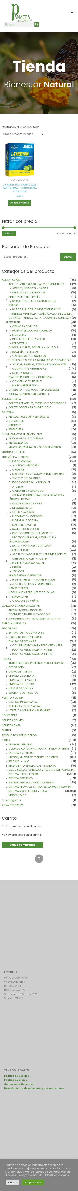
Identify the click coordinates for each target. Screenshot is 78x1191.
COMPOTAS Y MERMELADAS (29, 368)
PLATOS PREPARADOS (25, 385)
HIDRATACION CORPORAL (28, 516)
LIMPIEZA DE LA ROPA (21, 676)
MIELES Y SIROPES (22, 373)
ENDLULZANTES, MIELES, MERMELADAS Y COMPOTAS (40, 360)
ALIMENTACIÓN (11, 280)
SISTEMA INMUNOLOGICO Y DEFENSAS (32, 782)
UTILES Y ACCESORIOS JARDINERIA (29, 710)
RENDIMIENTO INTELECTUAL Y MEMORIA (32, 766)
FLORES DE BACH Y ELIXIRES (25, 637)
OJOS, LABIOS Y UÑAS (25, 601)
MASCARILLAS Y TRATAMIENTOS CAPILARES (38, 474)
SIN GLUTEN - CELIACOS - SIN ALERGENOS (34, 390)
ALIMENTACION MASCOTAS (25, 610)
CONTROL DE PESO (13, 452)
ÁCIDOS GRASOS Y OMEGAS (26, 438)
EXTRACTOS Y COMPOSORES (26, 632)
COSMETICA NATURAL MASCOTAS (29, 614)
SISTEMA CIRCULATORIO (23, 774)
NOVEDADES (9, 715)
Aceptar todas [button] (33, 1182)
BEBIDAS (14, 305)
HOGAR (6, 659)
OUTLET (6, 730)
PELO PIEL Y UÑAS (19, 761)
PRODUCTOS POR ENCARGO (19, 735)
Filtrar (8, 233)
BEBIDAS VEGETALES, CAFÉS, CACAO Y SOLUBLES (42, 314)
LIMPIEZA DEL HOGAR (21, 684)
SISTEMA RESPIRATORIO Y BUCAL (28, 791)
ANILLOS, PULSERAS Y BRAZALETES (29, 417)
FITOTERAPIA (9, 628)
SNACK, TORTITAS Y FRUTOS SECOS (34, 301)
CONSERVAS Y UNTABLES (27, 381)
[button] (72, 13)
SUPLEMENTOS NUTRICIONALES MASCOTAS (35, 618)
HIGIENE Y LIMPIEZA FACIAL (28, 563)
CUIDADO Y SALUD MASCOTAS (21, 606)
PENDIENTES (16, 429)
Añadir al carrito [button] (19, 202)
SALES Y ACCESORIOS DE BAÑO (31, 546)
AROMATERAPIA (11, 399)
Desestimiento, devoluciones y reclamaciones (34, 1088)
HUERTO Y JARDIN (12, 697)
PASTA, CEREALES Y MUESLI (28, 339)
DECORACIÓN (17, 667)
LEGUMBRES (19, 335)
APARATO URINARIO (20, 744)
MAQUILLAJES (20, 596)
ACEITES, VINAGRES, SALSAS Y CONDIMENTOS (36, 284)
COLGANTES (16, 421)
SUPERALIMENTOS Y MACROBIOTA (29, 394)
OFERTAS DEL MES (13, 720)
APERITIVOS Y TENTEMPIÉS (24, 296)
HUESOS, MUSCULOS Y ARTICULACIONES (33, 757)
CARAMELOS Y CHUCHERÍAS (29, 356)
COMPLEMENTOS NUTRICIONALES (22, 434)
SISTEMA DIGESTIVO (21, 778)
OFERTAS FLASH (11, 725)
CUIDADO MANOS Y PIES (27, 503)
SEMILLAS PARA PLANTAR (23, 702)
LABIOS (16, 567)
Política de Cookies (16, 1075)
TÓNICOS (18, 571)
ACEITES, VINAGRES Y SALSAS (30, 288)
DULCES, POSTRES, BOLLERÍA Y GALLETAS (33, 347)
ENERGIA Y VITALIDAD (21, 753)
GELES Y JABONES (23, 512)
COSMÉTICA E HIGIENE (15, 457)
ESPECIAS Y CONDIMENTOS (28, 292)
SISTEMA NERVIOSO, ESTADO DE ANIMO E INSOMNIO (40, 787)
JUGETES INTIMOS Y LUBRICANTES (32, 584)
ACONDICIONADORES (25, 465)
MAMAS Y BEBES (18, 588)
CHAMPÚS (18, 469)
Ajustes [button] (12, 1182)
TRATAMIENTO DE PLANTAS (25, 706)
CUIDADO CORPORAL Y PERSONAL (29, 482)
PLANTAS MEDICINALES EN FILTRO (32, 654)
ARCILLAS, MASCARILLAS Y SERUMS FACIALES (39, 554)
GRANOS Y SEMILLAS (24, 326)
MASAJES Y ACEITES (24, 525)
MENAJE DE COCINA (21, 688)
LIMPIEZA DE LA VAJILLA (23, 680)
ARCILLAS (18, 487)
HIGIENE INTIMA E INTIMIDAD (25, 575)
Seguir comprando (22, 845)
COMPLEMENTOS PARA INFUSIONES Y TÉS (37, 645)
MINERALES (15, 425)
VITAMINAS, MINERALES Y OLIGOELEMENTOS (35, 447)
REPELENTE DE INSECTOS (23, 693)
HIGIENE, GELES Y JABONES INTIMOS (33, 579)
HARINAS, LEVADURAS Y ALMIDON (32, 330)
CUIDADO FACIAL (19, 550)
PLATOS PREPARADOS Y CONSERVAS (31, 377)
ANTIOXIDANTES (18, 443)
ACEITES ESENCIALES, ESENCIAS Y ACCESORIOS (37, 403)
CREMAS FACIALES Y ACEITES (30, 558)
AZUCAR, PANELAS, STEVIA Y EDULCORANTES (39, 364)
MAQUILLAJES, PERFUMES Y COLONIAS (31, 592)
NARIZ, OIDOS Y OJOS (25, 529)
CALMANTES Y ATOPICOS (27, 491)
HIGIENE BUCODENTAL (25, 520)
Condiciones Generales (19, 1084)
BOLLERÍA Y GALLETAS (25, 352)
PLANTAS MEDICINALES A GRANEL (32, 650)
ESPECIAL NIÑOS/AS (14, 623)
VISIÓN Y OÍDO (18, 795)
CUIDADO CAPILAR (20, 461)
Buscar (68, 257)
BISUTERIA (8, 412)
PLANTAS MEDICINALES (22, 641)
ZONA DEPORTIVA (12, 805)
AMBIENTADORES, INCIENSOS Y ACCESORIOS (36, 663)
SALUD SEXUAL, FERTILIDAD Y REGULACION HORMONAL (42, 770)
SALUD (6, 740)
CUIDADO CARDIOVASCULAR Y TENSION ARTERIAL (39, 748)
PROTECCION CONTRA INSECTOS (32, 533)
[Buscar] (36, 24)
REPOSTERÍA (19, 343)
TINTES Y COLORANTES (26, 478)
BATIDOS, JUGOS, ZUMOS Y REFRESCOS (36, 309)
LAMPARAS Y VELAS (20, 671)
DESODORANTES (22, 508)
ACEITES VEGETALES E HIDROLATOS (30, 407)
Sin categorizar (11, 800)
